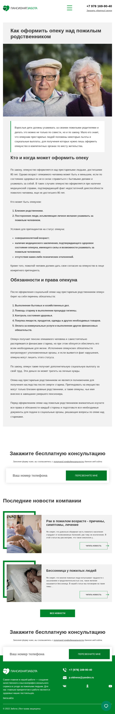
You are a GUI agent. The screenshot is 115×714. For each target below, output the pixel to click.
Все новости (57, 613)
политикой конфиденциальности (69, 461)
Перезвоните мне (86, 475)
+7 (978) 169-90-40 (80, 669)
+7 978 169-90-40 (99, 6)
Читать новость (93, 546)
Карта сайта (8, 698)
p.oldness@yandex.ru (81, 677)
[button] (106, 706)
